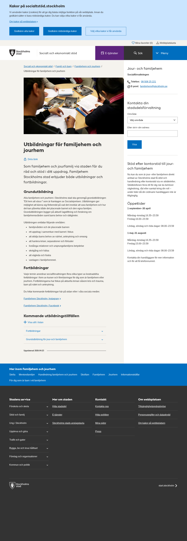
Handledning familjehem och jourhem (57, 374)
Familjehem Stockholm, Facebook (41, 305)
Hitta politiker (102, 414)
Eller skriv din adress (138, 127)
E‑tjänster (111, 53)
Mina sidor (100, 423)
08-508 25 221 (148, 81)
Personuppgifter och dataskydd (154, 414)
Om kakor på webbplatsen (22, 21)
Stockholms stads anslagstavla (68, 423)
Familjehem (99, 374)
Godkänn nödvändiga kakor (62, 31)
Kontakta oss (102, 406)
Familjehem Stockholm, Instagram (41, 298)
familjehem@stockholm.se (153, 86)
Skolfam (85, 374)
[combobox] (152, 133)
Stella (12, 374)
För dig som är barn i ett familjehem (27, 380)
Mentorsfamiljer (27, 374)
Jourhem (112, 374)
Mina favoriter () (144, 43)
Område (131, 113)
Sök (140, 53)
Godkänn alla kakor (24, 31)
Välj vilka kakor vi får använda (105, 31)
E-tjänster (57, 414)
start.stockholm (166, 485)
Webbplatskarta (168, 43)
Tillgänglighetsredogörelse (152, 406)
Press (98, 431)
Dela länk (33, 159)
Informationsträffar (130, 374)
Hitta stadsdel (59, 406)
